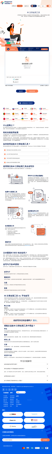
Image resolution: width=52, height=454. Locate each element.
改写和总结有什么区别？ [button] (9, 376)
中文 (35, 114)
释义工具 (20, 6)
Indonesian (43, 115)
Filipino (44, 120)
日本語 (27, 109)
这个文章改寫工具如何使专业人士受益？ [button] (13, 380)
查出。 (36, 320)
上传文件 (16, 79)
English (7, 110)
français (44, 110)
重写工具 (5, 401)
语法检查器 (5, 397)
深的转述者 (32, 91)
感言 (17, 399)
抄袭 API (12, 402)
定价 (11, 406)
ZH (43, 6)
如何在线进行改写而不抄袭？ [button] (10, 364)
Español (15, 115)
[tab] (26, 364)
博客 (17, 406)
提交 (46, 440)
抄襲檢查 (14, 6)
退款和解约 (12, 397)
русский (18, 109)
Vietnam (34, 120)
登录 (39, 6)
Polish (16, 120)
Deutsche (24, 115)
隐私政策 (12, 399)
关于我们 (18, 402)
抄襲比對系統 (27, 245)
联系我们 (18, 401)
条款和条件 (12, 395)
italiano (34, 110)
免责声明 (12, 401)
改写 (21, 91)
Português (7, 115)
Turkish (7, 120)
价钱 (34, 6)
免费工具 (26, 6)
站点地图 (12, 404)
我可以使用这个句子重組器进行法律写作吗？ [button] (14, 368)
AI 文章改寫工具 (34, 213)
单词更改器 (5, 404)
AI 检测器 (5, 395)
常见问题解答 (18, 404)
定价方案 (15, 197)
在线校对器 (5, 406)
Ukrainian (25, 119)
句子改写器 (5, 402)
